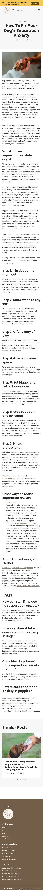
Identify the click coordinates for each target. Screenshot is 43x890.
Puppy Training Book (9, 859)
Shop (4, 831)
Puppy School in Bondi (10, 871)
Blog (3, 833)
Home (4, 828)
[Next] (37, 755)
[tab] (17, 779)
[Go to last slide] (5, 755)
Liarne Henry (18, 40)
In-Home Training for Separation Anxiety (21, 523)
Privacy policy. (35, 889)
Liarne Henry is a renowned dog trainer (17, 568)
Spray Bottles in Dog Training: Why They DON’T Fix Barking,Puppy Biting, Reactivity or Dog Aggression (21, 765)
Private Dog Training (9, 851)
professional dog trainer (11, 478)
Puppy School (11, 502)
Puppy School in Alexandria (11, 879)
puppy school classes (14, 703)
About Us (5, 836)
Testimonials (6, 856)
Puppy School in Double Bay (12, 868)
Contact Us (6, 839)
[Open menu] (38, 10)
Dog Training (21, 21)
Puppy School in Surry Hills (11, 876)
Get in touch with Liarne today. (28, 586)
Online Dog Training (9, 853)
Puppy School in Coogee (10, 874)
